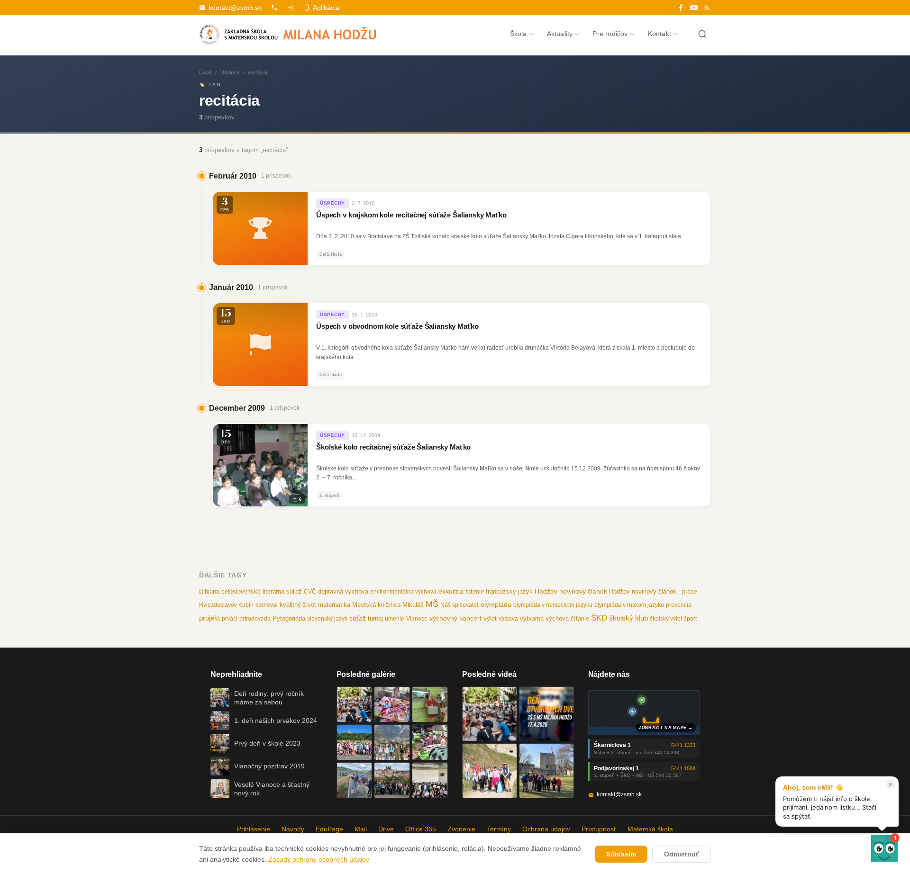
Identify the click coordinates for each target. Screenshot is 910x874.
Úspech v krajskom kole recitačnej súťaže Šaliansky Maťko (411, 215)
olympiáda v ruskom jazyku (629, 605)
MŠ (432, 604)
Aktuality (560, 33)
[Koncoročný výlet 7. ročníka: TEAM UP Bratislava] (430, 780)
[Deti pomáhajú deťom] (430, 704)
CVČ (310, 591)
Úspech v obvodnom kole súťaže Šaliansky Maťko (397, 326)
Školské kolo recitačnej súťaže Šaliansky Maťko (393, 447)
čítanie (580, 618)
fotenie (474, 591)
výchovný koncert (455, 618)
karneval (266, 605)
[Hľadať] (702, 34)
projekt (209, 618)
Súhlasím (621, 854)
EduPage (329, 829)
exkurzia (451, 591)
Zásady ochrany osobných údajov (318, 859)
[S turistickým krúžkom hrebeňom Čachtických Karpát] (489, 770)
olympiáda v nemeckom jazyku (552, 605)
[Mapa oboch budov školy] (644, 712)
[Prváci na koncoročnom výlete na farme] (355, 780)
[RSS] (707, 7)
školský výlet (666, 618)
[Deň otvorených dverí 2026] (546, 713)
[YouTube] (694, 7)
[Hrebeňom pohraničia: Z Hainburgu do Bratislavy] (546, 770)
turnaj (375, 618)
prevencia (679, 605)
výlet (490, 618)
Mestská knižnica (376, 604)
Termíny (499, 829)
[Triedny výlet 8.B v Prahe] (392, 780)
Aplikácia (326, 7)
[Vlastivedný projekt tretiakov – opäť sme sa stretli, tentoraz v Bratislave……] (430, 742)
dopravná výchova (343, 591)
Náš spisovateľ (459, 605)
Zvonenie (461, 829)
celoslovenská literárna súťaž (261, 591)
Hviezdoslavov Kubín (226, 605)
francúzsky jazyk (509, 591)
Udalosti (229, 72)
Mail (361, 829)
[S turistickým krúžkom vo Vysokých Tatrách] (392, 742)
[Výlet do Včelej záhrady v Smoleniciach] (355, 742)
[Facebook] (680, 7)
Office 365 (420, 829)
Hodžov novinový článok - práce (653, 591)
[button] (884, 848)
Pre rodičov (610, 33)
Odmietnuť (681, 854)
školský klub (628, 618)
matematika (334, 604)
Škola (518, 33)
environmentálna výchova (403, 591)
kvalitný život (298, 604)
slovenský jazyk (327, 618)
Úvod (205, 72)
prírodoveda (255, 618)
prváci (229, 618)
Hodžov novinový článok (571, 591)
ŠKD (599, 617)
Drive (386, 829)
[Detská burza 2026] (392, 704)
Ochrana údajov (546, 829)
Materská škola (650, 829)
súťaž (357, 618)
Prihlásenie (253, 829)
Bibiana (209, 591)
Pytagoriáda (289, 618)
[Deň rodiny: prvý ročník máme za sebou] (355, 704)
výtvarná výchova (544, 618)
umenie (394, 618)
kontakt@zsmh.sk (235, 7)
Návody (293, 829)
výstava (508, 618)
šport (690, 618)
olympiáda (496, 604)
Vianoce (417, 618)
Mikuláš (413, 605)
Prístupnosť (599, 829)
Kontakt (659, 33)
